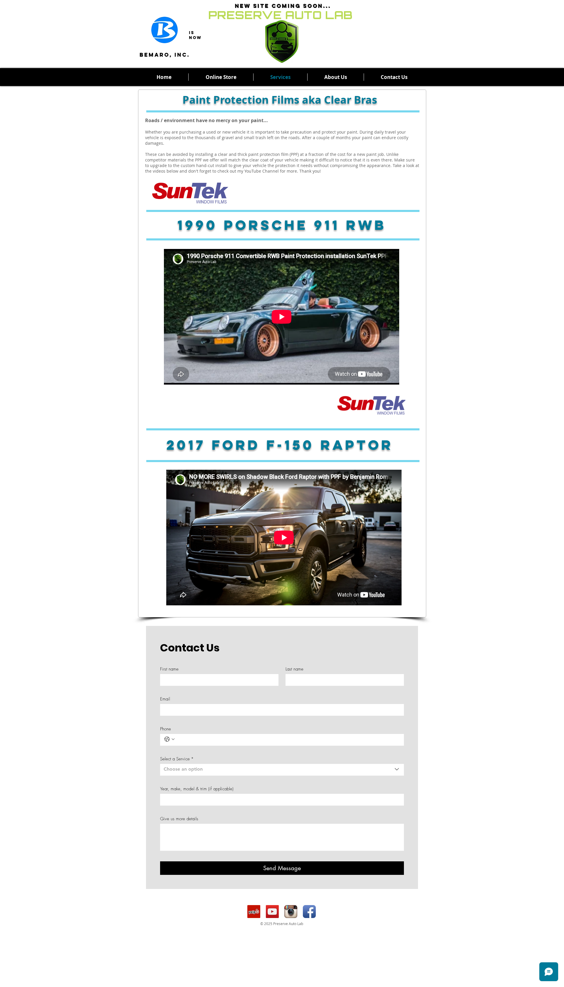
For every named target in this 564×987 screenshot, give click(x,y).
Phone (165, 729)
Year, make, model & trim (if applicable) (197, 788)
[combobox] (282, 770)
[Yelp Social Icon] (253, 911)
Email (165, 699)
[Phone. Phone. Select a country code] (169, 739)
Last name (294, 669)
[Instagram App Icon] (290, 911)
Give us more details (179, 818)
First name (169, 669)
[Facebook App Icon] (309, 911)
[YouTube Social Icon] (272, 911)
